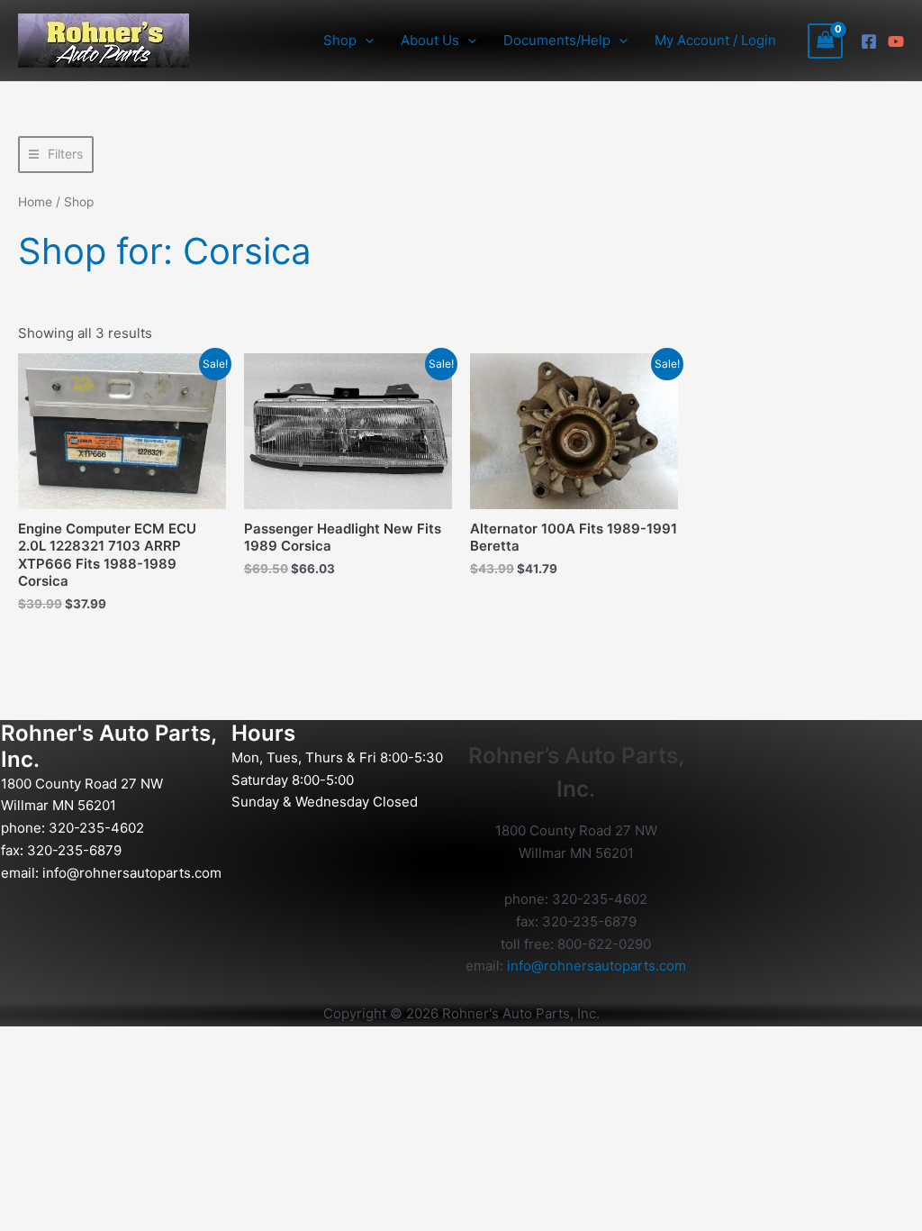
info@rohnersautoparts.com (131, 872)
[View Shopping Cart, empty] (826, 41)
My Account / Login (715, 40)
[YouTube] (896, 41)
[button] (365, 40)
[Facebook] (869, 41)
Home (35, 202)
